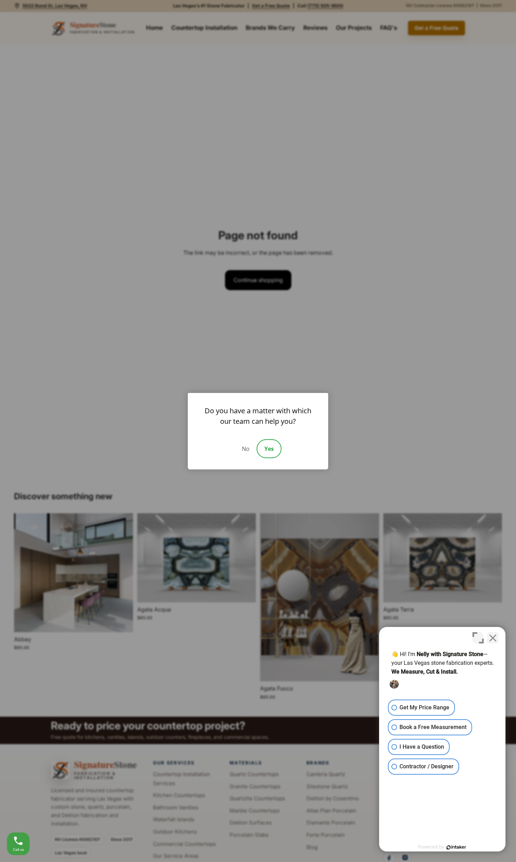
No (246, 449)
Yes (269, 449)
